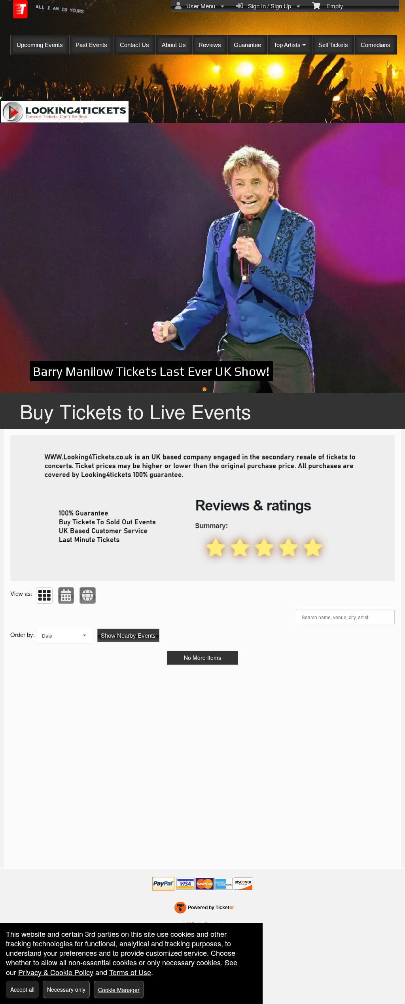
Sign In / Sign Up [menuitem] (268, 6)
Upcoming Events (40, 44)
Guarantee (247, 44)
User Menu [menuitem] (199, 6)
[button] (44, 595)
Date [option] (47, 635)
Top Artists (288, 44)
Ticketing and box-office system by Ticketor (204, 909)
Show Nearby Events (128, 635)
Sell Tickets (333, 44)
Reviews (210, 44)
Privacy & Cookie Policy (55, 972)
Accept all (22, 989)
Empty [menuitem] (331, 6)
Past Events (91, 44)
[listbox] (64, 635)
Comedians (375, 44)
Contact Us (134, 44)
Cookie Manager (119, 990)
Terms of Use (130, 972)
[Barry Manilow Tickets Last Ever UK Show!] (202, 258)
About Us (174, 44)
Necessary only (66, 989)
